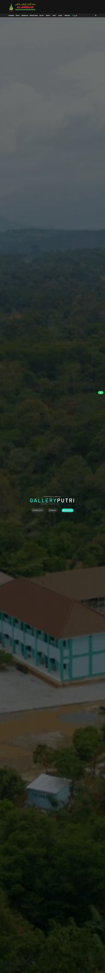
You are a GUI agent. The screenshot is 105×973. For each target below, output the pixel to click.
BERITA (48, 15)
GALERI (41, 15)
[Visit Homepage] (22, 7)
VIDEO (54, 15)
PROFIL (18, 15)
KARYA (60, 15)
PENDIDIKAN (24, 15)
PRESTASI (67, 15)
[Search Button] (95, 15)
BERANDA (11, 15)
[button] (100, 392)
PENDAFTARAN (34, 15)
